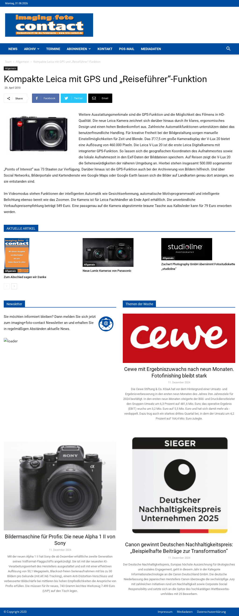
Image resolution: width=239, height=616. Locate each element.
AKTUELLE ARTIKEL (21, 228)
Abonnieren (77, 49)
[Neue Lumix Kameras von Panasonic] (120, 252)
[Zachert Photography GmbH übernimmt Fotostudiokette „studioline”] (198, 249)
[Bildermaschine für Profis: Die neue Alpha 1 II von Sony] (60, 481)
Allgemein (22, 62)
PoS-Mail (126, 49)
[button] (228, 49)
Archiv (30, 49)
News (13, 49)
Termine (53, 49)
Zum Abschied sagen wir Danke (25, 277)
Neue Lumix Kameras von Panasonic (107, 270)
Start (8, 62)
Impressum (165, 612)
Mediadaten (151, 49)
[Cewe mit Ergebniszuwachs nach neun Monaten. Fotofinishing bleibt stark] (179, 338)
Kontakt (105, 49)
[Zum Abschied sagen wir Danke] (41, 255)
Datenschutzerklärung (211, 612)
